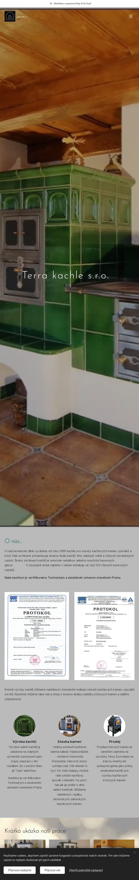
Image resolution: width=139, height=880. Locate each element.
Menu (130, 16)
